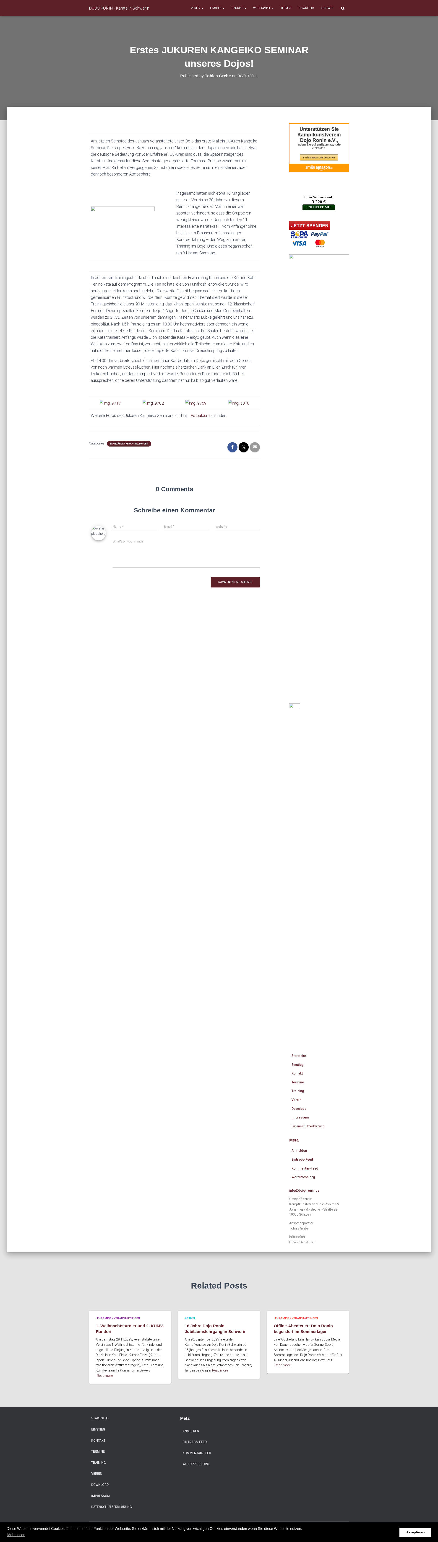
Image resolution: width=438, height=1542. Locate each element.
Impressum (300, 1117)
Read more (105, 1375)
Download (306, 8)
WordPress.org (303, 1177)
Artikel (190, 1318)
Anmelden (299, 1150)
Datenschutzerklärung (308, 1126)
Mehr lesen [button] (16, 1535)
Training (237, 8)
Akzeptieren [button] (415, 1532)
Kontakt (327, 8)
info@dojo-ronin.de (304, 1190)
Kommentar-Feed (305, 1168)
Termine (286, 8)
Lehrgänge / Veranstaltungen (129, 443)
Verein (196, 8)
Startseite (299, 1056)
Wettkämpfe (262, 8)
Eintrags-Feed (302, 1159)
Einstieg (216, 8)
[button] (202, 8)
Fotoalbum (200, 415)
